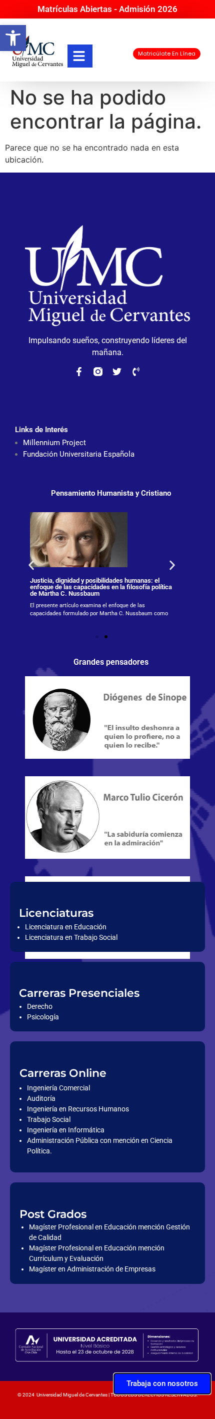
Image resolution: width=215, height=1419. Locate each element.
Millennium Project (54, 442)
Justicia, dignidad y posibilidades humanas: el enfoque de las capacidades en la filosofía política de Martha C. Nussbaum (101, 587)
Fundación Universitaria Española (78, 454)
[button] (13, 38)
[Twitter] (117, 371)
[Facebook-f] (79, 371)
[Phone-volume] (136, 371)
